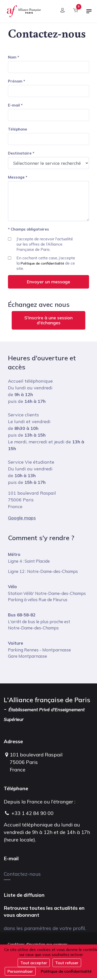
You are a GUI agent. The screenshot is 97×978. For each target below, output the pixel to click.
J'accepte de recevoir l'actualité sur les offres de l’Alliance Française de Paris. (44, 244)
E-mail (14, 105)
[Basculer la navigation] (89, 13)
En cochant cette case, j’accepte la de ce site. (45, 263)
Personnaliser (20, 971)
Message (16, 177)
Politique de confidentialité (42, 263)
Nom (12, 57)
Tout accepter (33, 962)
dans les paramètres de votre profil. (45, 928)
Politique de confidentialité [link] (66, 971)
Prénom (15, 81)
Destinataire (20, 153)
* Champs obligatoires (28, 229)
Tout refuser (66, 962)
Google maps (22, 518)
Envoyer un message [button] (48, 282)
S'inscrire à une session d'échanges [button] (48, 320)
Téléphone (17, 129)
